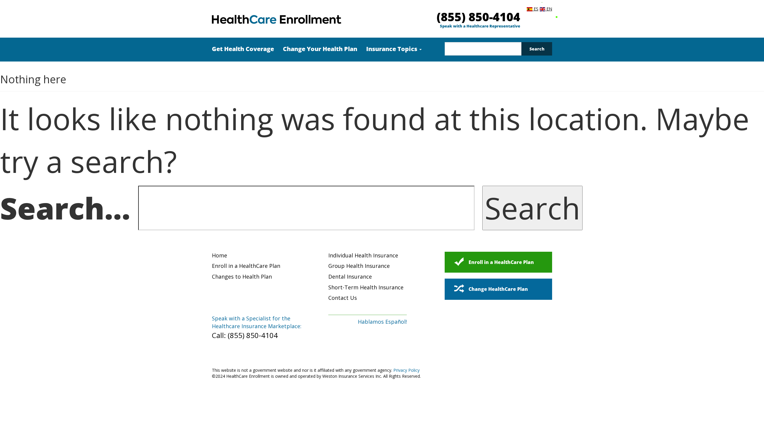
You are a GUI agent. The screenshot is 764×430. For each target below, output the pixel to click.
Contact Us (342, 297)
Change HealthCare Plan (498, 289)
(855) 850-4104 (478, 16)
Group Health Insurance (359, 265)
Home (219, 255)
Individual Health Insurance (363, 255)
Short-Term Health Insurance (365, 287)
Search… (65, 208)
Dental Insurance (350, 276)
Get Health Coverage (243, 49)
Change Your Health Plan (320, 49)
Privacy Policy (406, 370)
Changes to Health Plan (242, 276)
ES (535, 9)
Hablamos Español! (382, 321)
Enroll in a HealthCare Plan (246, 265)
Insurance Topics (392, 49)
